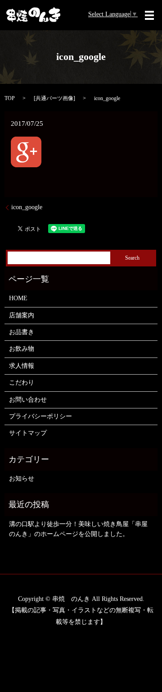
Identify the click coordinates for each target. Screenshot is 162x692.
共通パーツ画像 (54, 98)
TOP (9, 98)
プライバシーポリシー (40, 416)
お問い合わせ (28, 399)
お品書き (21, 332)
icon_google (26, 207)
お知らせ (21, 478)
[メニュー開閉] (149, 15)
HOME (18, 298)
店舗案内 (21, 315)
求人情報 (21, 365)
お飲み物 (21, 348)
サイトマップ (28, 433)
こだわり (21, 382)
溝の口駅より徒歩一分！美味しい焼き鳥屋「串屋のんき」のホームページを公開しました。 (78, 529)
